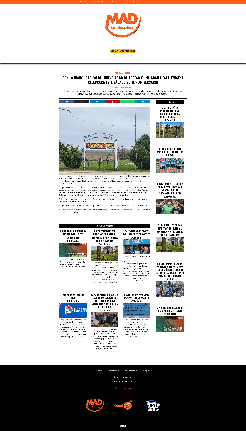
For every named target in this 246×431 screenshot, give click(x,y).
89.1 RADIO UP (99, 2)
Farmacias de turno (113, 370)
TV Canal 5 (86, 2)
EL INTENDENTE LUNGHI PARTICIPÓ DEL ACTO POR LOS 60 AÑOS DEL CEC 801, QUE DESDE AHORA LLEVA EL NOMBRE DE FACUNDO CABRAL (170, 271)
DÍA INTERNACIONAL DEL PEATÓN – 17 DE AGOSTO (136, 296)
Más (162, 2)
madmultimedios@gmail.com (123, 381)
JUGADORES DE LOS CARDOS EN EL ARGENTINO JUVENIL (169, 152)
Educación (146, 2)
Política (122, 2)
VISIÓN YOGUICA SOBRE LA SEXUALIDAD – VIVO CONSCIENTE (72, 234)
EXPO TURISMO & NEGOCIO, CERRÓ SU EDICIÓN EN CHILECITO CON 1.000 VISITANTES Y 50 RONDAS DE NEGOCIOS (104, 301)
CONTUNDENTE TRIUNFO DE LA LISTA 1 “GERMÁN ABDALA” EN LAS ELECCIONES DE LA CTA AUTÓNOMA (170, 190)
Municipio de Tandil (131, 370)
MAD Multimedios (122, 87)
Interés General (112, 2)
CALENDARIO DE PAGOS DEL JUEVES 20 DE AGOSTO (136, 232)
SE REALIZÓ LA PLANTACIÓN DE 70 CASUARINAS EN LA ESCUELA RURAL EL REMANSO (170, 114)
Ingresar (147, 370)
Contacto (99, 370)
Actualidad (130, 2)
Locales (155, 2)
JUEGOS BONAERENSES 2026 (73, 296)
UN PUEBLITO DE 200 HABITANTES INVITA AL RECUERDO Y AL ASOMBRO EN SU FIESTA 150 (104, 235)
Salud (138, 2)
